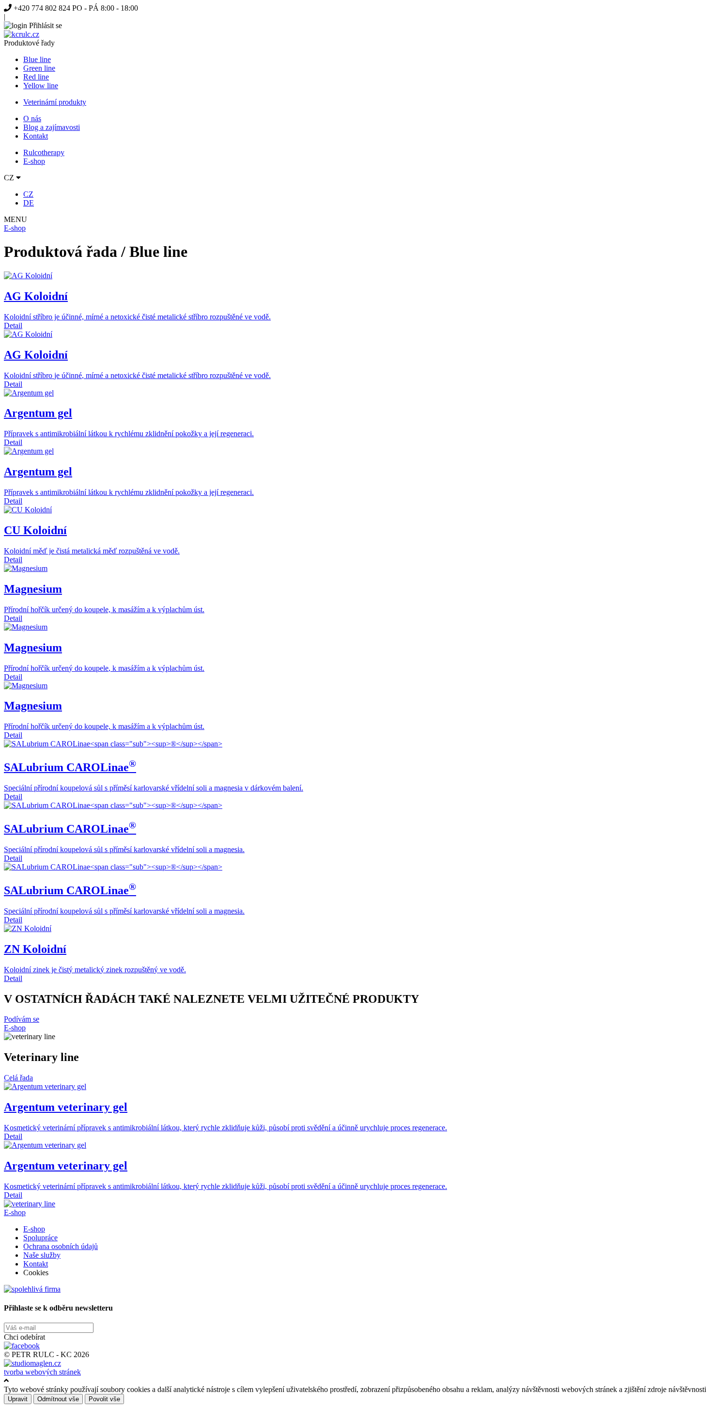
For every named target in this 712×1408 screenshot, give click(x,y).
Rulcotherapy (43, 152)
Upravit (18, 1399)
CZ (28, 194)
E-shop (34, 161)
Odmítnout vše (58, 1399)
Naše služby (42, 1255)
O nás (32, 118)
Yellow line (40, 85)
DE (28, 203)
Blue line (37, 59)
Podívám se (21, 1019)
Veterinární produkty (54, 102)
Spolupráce (40, 1238)
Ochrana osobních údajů (60, 1246)
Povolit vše (104, 1399)
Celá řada (18, 1078)
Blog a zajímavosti (51, 127)
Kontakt (35, 136)
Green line (39, 68)
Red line (36, 77)
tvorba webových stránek (42, 1372)
